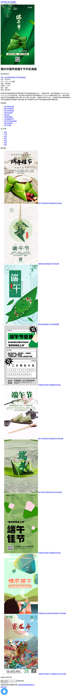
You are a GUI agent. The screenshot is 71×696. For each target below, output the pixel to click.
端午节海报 (7, 125)
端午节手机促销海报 (10, 121)
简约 (5, 144)
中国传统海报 (8, 117)
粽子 (5, 138)
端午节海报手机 (9, 108)
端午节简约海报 (9, 106)
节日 (5, 134)
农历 (5, 140)
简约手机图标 (8, 123)
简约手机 (7, 115)
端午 (5, 136)
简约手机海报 (8, 113)
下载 (8, 2)
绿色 (5, 132)
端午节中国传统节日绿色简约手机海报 (50, 203)
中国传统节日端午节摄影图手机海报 (49, 385)
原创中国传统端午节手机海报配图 (48, 324)
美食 (5, 142)
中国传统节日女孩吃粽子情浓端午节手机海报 (52, 613)
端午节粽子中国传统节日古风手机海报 (50, 492)
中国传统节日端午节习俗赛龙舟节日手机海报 (52, 674)
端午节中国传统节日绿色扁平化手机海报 (50, 438)
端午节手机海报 (9, 110)
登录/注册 (4, 687)
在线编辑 (13, 2)
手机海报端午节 (9, 119)
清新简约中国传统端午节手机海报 (48, 264)
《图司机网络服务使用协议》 (26, 685)
